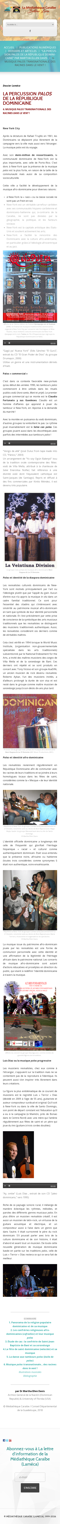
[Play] (5, 343)
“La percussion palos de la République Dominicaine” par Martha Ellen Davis (30, 54)
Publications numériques (37, 47)
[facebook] (30, 31)
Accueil (9, 47)
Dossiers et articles (22, 51)
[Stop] (9, 343)
